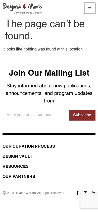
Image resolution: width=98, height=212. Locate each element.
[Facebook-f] (77, 193)
